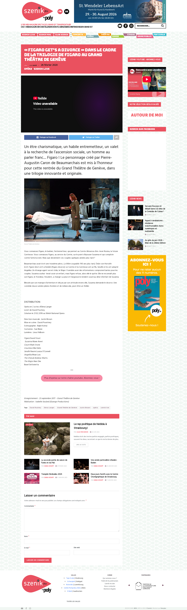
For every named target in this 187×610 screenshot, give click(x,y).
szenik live (105, 407)
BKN (135, 608)
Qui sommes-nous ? (110, 578)
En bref (29, 425)
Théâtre (105, 34)
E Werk (69, 591)
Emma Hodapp (49, 466)
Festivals (159, 34)
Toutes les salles (73, 601)
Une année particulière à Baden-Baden (104, 461)
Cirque (131, 34)
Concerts (78, 34)
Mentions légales (110, 589)
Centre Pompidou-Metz (72, 588)
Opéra (90, 36)
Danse (115, 36)
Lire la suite (81, 445)
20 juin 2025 (95, 432)
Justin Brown (85, 407)
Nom (26, 536)
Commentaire (30, 506)
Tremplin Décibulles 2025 (51, 474)
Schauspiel (71, 581)
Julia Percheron (82, 432)
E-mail (27, 547)
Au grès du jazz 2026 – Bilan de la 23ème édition (155, 242)
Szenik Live (28, 35)
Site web (77, 547)
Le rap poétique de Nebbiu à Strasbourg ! (90, 426)
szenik (34, 65)
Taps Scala (70, 578)
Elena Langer (49, 407)
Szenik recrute (110, 583)
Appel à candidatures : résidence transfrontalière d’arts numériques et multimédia (154, 226)
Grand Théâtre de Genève (67, 407)
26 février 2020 (49, 65)
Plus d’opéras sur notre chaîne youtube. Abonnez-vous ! (71, 378)
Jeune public (144, 36)
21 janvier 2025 (62, 477)
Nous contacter (109, 586)
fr (60, 11)
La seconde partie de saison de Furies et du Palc (54, 461)
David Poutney (35, 407)
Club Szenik (61, 35)
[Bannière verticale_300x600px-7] (147, 293)
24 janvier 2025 (111, 466)
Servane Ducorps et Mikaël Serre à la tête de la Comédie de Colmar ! (155, 209)
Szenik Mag (45, 35)
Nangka (163, 608)
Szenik (149, 608)
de (66, 11)
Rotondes (69, 584)
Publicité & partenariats (109, 581)
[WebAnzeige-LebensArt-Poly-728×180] (120, 11)
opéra (95, 407)
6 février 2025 (62, 466)
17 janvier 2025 (111, 480)
